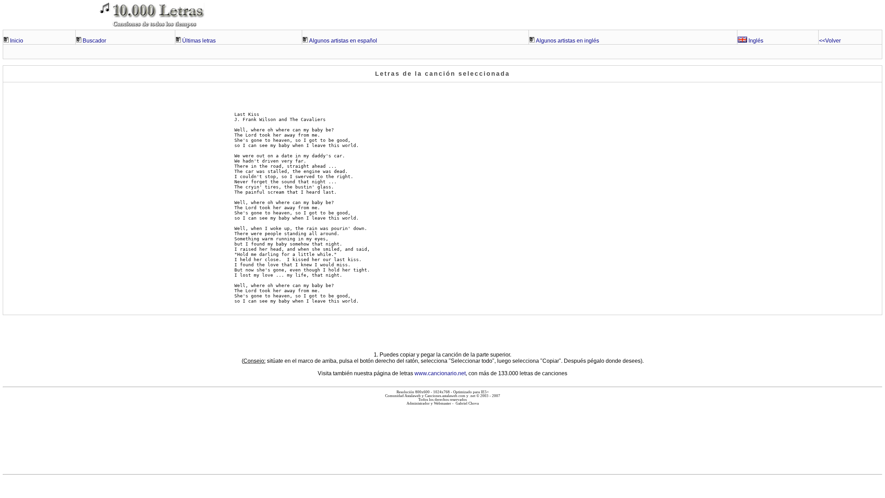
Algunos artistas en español (343, 41)
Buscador (94, 41)
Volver (830, 41)
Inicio (16, 41)
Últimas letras (199, 41)
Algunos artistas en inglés (567, 41)
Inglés (755, 41)
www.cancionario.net (440, 373)
